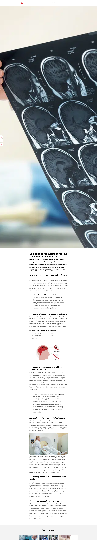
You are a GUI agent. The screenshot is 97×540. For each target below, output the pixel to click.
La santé (43, 249)
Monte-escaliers (31, 2)
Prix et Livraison (41, 2)
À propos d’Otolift (51, 2)
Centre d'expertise (36, 249)
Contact (60, 2)
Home (30, 249)
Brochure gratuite (72, 2)
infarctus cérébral (50, 425)
